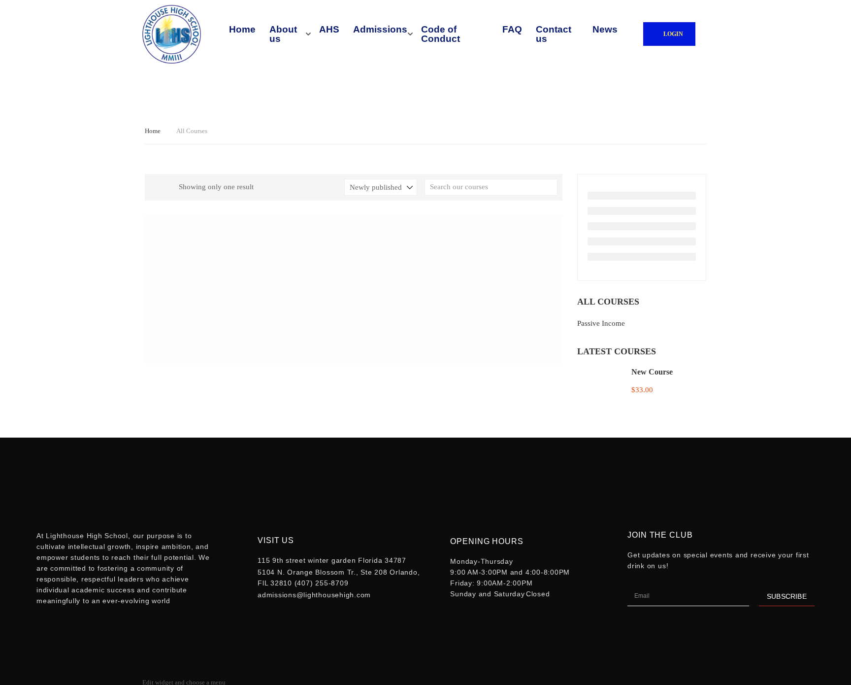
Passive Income (601, 323)
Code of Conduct (440, 34)
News (605, 29)
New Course (652, 372)
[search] (550, 187)
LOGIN (673, 34)
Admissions (380, 29)
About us (283, 34)
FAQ (512, 29)
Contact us (553, 34)
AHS (329, 29)
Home (242, 29)
